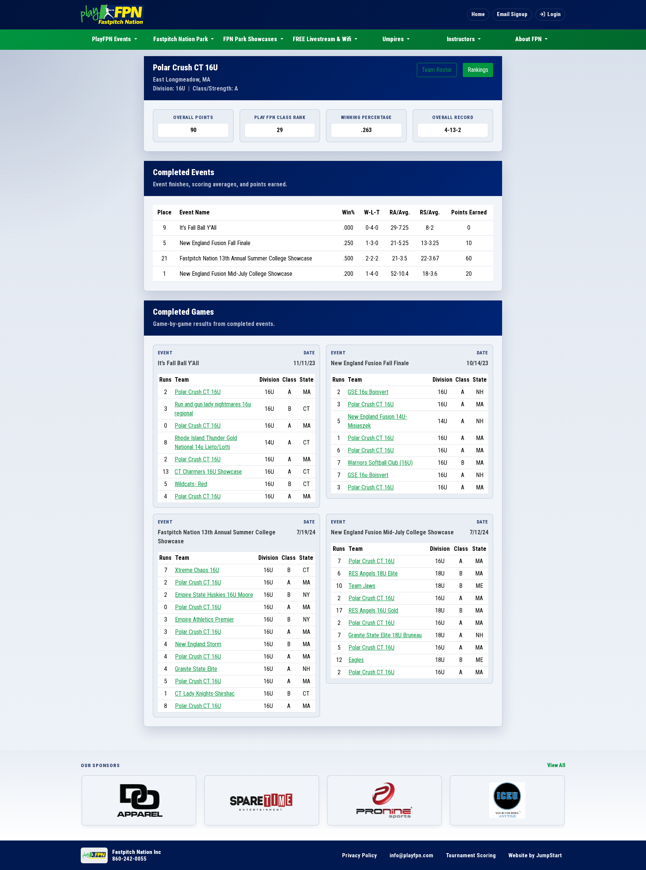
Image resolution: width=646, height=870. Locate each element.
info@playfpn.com (411, 855)
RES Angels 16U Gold (373, 610)
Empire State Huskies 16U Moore (214, 594)
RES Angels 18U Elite (373, 573)
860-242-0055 (129, 858)
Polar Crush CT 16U (198, 392)
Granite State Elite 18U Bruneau (385, 635)
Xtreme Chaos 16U (197, 570)
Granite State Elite (196, 668)
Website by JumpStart (535, 855)
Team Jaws (361, 585)
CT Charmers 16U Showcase (208, 471)
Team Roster (437, 69)
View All (556, 765)
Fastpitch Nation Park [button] (181, 39)
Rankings (478, 69)
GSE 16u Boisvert (368, 392)
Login (554, 14)
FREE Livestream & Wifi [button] (323, 39)
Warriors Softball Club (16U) (380, 462)
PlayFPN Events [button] (112, 39)
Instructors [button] (461, 39)
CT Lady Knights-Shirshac (205, 693)
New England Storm (198, 644)
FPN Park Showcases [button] (251, 39)
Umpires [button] (393, 39)
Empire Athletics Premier (204, 619)
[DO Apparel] (138, 800)
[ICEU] (507, 800)
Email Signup (512, 14)
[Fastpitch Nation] (113, 14)
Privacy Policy (359, 855)
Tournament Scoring (471, 855)
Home (478, 14)
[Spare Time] (261, 800)
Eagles (356, 659)
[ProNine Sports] (384, 800)
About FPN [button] (529, 39)
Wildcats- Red (191, 484)
